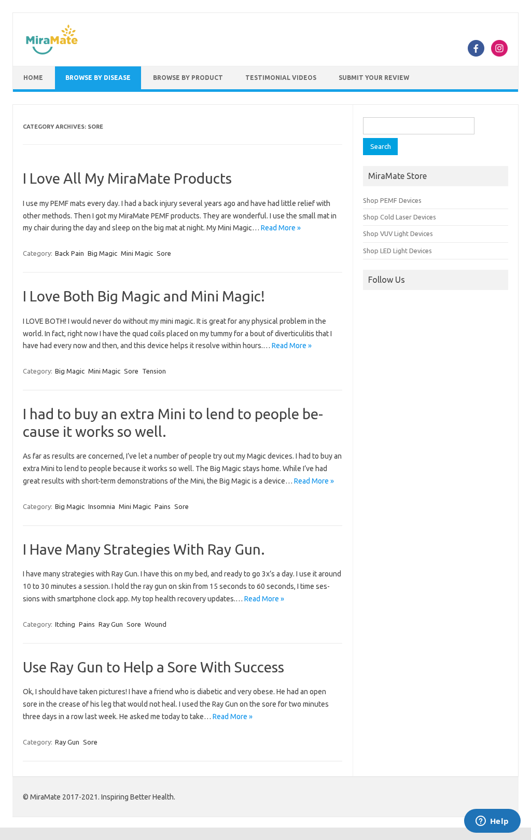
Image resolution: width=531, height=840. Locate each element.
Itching (65, 624)
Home (33, 77)
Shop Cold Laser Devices (399, 217)
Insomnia (101, 506)
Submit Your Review (374, 77)
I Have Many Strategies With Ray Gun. (144, 549)
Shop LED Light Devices (397, 250)
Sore (164, 253)
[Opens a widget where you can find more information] (492, 822)
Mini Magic (137, 253)
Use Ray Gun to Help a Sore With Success (153, 667)
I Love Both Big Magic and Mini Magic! (144, 296)
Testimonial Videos (280, 77)
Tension (154, 371)
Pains (163, 506)
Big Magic (102, 253)
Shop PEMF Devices (392, 200)
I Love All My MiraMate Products (127, 178)
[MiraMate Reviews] (52, 53)
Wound (155, 624)
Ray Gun (111, 624)
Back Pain (69, 253)
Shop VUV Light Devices (398, 233)
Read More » (281, 228)
